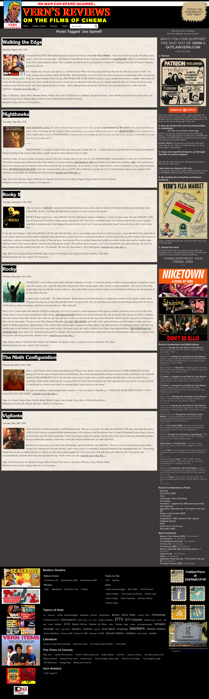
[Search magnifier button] (96, 26)
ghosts (159, 620)
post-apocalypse (144, 624)
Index (46, 589)
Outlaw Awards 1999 (69, 580)
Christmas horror (51, 620)
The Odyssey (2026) (168, 546)
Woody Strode (102, 462)
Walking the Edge (22, 42)
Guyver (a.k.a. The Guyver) (171, 526)
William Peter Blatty (95, 400)
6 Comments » (35, 102)
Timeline (84, 589)
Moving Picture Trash (69, 659)
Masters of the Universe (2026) (172, 513)
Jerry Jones (143, 95)
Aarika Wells (26, 95)
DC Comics (93, 620)
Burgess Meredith (34, 253)
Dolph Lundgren (112, 594)
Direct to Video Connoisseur (87, 655)
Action (15, 182)
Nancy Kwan (16, 98)
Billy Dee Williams (17, 179)
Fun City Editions (69, 95)
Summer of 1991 (96, 633)
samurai (97, 629)
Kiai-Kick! (121, 655)
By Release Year (71, 589)
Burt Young (49, 253)
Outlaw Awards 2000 (88, 580)
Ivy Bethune (84, 95)
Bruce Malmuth (35, 179)
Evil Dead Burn (180, 443)
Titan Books (121, 644)
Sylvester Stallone (107, 179)
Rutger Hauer (92, 179)
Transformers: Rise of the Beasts (183, 468)
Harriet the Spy (166, 554)
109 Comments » (42, 345)
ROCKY (48, 207)
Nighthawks (16, 114)
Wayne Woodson (74, 98)
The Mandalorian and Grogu (171, 541)
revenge (39, 462)
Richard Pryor (86, 659)
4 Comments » (50, 465)
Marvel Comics (79, 624)
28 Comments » (42, 256)
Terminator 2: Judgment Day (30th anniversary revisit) (182, 504)
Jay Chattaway (130, 95)
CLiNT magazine (50, 673)
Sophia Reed (165, 443)
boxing (22, 253)
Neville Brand (38, 400)
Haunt (162, 524)
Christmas (158, 614)
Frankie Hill (53, 95)
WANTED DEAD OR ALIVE (22, 169)
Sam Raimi (65, 629)
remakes (160, 624)
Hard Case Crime (80, 644)
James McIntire (116, 95)
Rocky (9, 269)
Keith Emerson (62, 179)
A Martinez (13, 95)
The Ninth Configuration (29, 357)
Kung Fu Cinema (134, 655)
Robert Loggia (53, 400)
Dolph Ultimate (108, 655)
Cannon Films (143, 615)
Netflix (111, 624)
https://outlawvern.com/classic (193, 651)
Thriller (31, 182)
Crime (14, 102)
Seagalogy (122, 629)
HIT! (133, 162)
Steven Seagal (112, 598)
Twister (163, 556)
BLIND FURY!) (127, 131)
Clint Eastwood (146, 589)
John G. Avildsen (78, 341)
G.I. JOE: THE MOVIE (75, 321)
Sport (30, 256)
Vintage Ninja (65, 663)
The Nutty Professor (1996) (171, 563)
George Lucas (150, 620)
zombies (153, 633)
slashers (137, 628)
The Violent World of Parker (101, 644)
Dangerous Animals (168, 521)
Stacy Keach (66, 400)
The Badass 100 (51, 580)
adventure (51, 615)
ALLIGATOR (120, 58)
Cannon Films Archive (64, 655)
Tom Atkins (78, 400)
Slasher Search (155, 628)
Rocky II (11, 194)
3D (44, 615)
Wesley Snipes (112, 603)
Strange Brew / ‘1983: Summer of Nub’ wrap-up (179, 518)
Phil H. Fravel (45, 98)
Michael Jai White (98, 624)
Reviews (53, 26)
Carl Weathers (61, 253)
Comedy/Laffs (18, 403)
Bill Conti (13, 253)
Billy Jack (48, 655)
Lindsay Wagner (77, 179)
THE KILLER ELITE (65, 314)
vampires (130, 633)
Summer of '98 (66, 633)
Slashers (115, 580)
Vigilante (12, 415)
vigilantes (75, 462)
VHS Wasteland (50, 663)
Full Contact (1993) (174, 425)
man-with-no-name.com (154, 655)
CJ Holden (164, 376)
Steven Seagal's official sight (107, 659)
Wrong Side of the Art (82, 663)
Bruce (115, 614)
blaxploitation (104, 615)
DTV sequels (133, 619)
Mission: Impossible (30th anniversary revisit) (178, 549)
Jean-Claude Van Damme (131, 594)
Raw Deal (179, 368)
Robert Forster (59, 98)
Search (65, 26)
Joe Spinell (48, 179)
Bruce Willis (133, 589)
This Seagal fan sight (152, 659)
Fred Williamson (16, 462)
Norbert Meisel (31, 98)
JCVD (67, 624)
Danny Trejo (82, 620)
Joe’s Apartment (166, 506)
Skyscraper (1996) (167, 529)
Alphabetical (57, 589)
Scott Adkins (108, 629)
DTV (107, 580)
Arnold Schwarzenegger (115, 589)
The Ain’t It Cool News (131, 659)
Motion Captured (50, 659)
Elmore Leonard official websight (57, 644)
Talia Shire (104, 253)
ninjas (133, 624)
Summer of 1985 (81, 633)
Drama (15, 256)
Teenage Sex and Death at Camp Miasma (185, 348)
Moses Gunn (25, 400)
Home (25, 26)
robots (57, 629)
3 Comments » (58, 403)
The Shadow (165, 501)
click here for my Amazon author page (183, 131)
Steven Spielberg (128, 598)
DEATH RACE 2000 (83, 162)
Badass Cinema (39, 26)
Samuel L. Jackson (82, 629)
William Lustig (88, 462)
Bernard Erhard (40, 95)
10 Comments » (44, 182)
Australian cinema (88, 615)
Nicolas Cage (150, 594)
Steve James (64, 462)
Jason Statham (54, 624)
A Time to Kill (165, 516)
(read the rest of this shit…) (25, 88)
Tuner (168, 450)
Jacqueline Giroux (99, 95)
